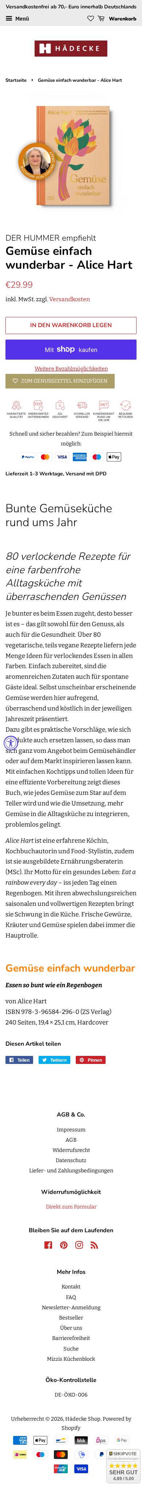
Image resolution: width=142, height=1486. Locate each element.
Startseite (16, 80)
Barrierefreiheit (71, 1338)
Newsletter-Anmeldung (71, 1307)
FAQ (71, 1297)
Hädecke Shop (82, 1419)
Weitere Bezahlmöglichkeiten (71, 368)
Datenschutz (71, 1160)
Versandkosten (69, 299)
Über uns (71, 1328)
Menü (21, 19)
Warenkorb (122, 18)
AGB (71, 1140)
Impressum (71, 1129)
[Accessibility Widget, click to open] (11, 743)
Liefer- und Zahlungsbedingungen (71, 1170)
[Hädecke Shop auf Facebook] (48, 1246)
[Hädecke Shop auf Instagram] (79, 1246)
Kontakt (71, 1286)
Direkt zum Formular (71, 1206)
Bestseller (71, 1317)
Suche (71, 1348)
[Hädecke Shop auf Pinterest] (64, 1246)
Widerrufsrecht (71, 1150)
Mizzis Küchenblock (71, 1359)
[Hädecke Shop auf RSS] (94, 1246)
